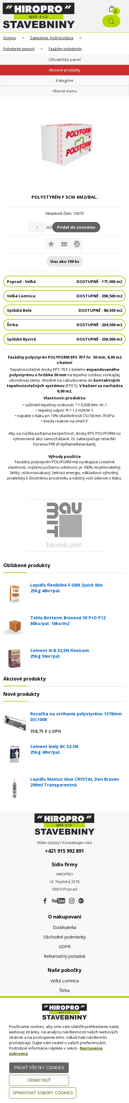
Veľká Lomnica (64, 981)
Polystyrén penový (18, 48)
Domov (9, 38)
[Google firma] (81, 901)
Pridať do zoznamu (76, 227)
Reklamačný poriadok (65, 956)
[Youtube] (58, 901)
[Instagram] (71, 901)
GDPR (64, 946)
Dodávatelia (64, 927)
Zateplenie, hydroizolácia (51, 38)
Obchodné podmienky (64, 937)
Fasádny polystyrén (65, 48)
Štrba (64, 990)
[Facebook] (45, 901)
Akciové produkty (64, 70)
